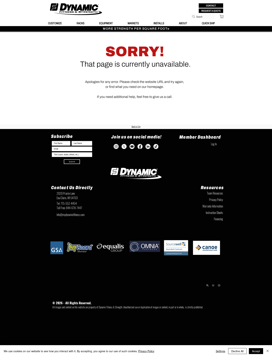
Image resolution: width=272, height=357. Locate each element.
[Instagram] (116, 146)
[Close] (267, 351)
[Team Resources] (213, 285)
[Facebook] (139, 146)
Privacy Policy (146, 351)
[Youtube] (132, 146)
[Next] (218, 285)
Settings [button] (220, 351)
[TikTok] (155, 146)
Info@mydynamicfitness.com (71, 214)
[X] (124, 146)
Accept (256, 351)
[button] (211, 5)
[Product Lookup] (207, 285)
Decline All (237, 351)
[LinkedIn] (147, 146)
